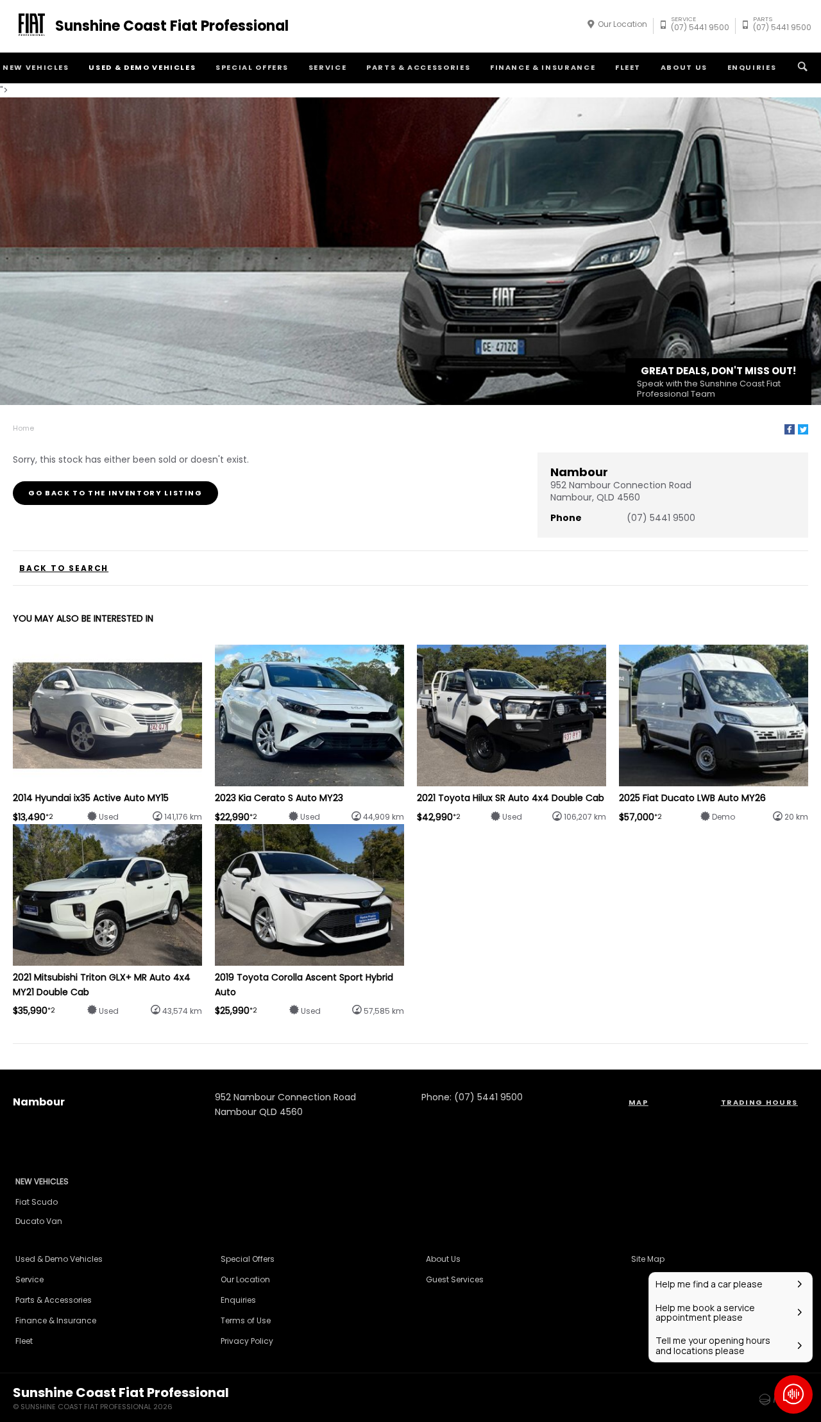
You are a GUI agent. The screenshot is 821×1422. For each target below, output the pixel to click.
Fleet (628, 67)
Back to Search (63, 568)
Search (802, 68)
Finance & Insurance (542, 67)
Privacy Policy (247, 1340)
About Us (684, 67)
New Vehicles (42, 1181)
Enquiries (752, 67)
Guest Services (455, 1279)
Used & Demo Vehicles (142, 67)
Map (638, 1102)
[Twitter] (803, 429)
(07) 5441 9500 (700, 25)
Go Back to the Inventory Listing (115, 493)
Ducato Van (38, 1221)
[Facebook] (789, 429)
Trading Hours (759, 1102)
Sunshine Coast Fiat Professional (172, 26)
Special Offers (252, 67)
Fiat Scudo (36, 1201)
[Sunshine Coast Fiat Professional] (29, 26)
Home (23, 428)
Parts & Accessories (418, 67)
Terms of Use (246, 1320)
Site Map (647, 1258)
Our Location (622, 24)
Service (328, 67)
